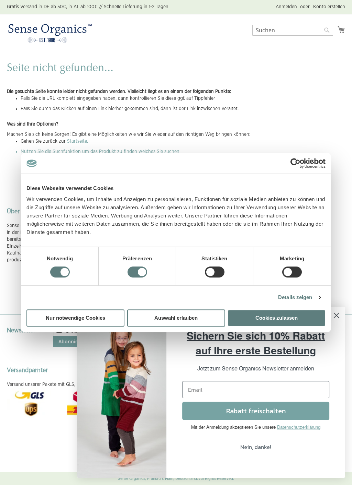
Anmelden (286, 6)
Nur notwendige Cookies (75, 318)
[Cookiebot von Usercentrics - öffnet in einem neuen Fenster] (295, 163)
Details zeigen (295, 297)
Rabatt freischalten (256, 411)
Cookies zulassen (276, 318)
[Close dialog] (336, 315)
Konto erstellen (329, 6)
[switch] (137, 272)
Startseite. (77, 141)
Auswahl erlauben (176, 318)
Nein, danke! (255, 447)
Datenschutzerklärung (298, 427)
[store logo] (50, 33)
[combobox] (292, 30)
